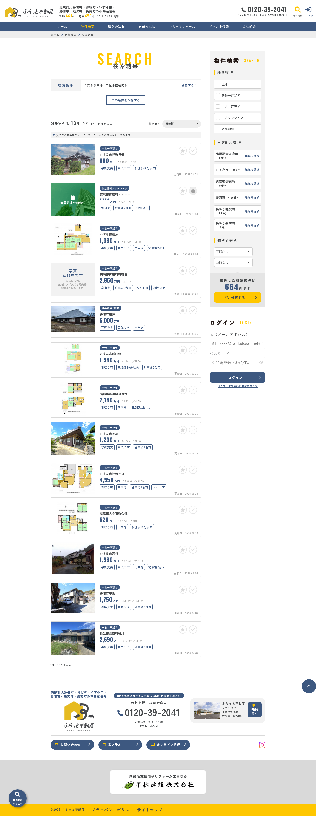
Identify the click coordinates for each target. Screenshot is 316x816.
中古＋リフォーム (182, 26)
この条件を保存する (126, 100)
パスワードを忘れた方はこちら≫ (238, 386)
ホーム (62, 26)
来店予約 (114, 744)
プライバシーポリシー (112, 810)
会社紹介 (249, 26)
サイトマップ (150, 810)
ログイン (235, 377)
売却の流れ (146, 26)
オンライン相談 (168, 744)
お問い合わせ (70, 744)
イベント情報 (219, 26)
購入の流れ (116, 26)
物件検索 (88, 26)
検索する (238, 297)
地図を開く (255, 711)
